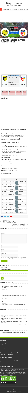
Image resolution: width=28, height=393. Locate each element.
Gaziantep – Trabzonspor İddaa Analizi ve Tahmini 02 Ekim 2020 (18, 224)
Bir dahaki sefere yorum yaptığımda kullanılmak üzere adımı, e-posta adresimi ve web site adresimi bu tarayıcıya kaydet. (13, 258)
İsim (2, 245)
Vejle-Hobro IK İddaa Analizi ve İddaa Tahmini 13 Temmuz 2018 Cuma (14, 321)
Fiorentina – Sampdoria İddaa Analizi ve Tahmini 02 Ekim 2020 (9, 221)
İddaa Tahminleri (9, 19)
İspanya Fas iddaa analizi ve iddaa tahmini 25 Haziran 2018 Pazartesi (13, 311)
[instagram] (14, 390)
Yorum (2, 233)
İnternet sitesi (3, 253)
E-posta (3, 249)
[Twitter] (13, 390)
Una (3, 313)
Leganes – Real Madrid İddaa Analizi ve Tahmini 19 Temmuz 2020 (13, 315)
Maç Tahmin (14, 3)
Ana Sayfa (3, 19)
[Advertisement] (14, 15)
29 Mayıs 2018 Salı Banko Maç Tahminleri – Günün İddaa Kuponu (13, 324)
